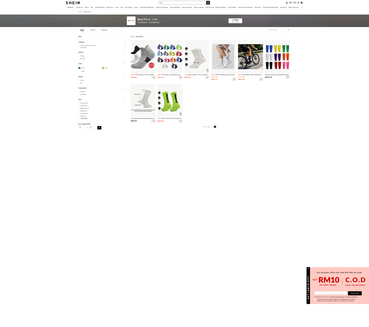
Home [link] (80, 12)
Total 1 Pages (206, 127)
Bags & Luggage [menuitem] (198, 7)
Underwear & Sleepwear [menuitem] (147, 7)
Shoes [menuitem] (136, 7)
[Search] (208, 3)
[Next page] (217, 127)
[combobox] (138, 36)
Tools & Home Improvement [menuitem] (270, 7)
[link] (290, 2)
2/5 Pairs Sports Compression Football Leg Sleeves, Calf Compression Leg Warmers (277, 74)
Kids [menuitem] (122, 7)
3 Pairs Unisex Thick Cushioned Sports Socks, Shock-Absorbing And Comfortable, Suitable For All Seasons (143, 74)
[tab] (82, 30)
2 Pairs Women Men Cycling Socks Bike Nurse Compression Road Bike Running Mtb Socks (250, 74)
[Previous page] (213, 127)
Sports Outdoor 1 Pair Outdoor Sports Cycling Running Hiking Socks (197, 74)
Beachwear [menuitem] (110, 7)
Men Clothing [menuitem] (129, 7)
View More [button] (85, 118)
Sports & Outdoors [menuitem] (221, 7)
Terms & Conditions (352, 297)
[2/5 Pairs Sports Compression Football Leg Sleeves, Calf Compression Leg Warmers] (277, 56)
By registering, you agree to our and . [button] (336, 297)
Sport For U (143, 19)
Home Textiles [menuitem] (232, 7)
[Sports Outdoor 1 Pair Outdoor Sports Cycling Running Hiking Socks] (196, 56)
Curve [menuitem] (117, 7)
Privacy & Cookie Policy (337, 297)
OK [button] (99, 127)
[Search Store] (288, 30)
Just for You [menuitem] (79, 7)
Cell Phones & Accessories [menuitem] (245, 7)
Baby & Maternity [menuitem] (175, 7)
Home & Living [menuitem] (209, 7)
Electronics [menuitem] (258, 7)
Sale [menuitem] (92, 7)
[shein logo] (73, 2)
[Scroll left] (299, 7)
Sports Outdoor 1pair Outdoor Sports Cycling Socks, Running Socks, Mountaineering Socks (170, 118)
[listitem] (142, 22)
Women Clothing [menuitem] (100, 7)
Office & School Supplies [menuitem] (295, 7)
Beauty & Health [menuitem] (187, 7)
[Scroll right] (302, 7)
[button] (298, 3)
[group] (102, 45)
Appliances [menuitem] (283, 7)
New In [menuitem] (87, 7)
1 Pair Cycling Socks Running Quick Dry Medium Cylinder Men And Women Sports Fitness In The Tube (143, 118)
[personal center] (287, 3)
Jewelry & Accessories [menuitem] (162, 7)
